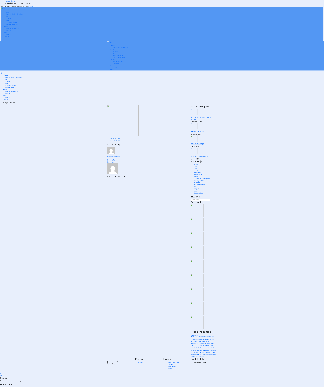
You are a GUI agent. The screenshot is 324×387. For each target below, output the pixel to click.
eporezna (212, 339)
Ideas (195, 345)
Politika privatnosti (12, 24)
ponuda (209, 352)
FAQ (139, 364)
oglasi (214, 350)
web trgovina (201, 356)
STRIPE (193, 356)
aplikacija (207, 336)
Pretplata (9, 30)
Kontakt (6, 36)
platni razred (198, 352)
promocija (205, 354)
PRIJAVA (30, 6)
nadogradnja (193, 350)
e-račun (196, 170)
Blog (5, 32)
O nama (8, 18)
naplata (199, 350)
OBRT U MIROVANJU (197, 144)
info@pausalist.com (10, 1)
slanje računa (213, 354)
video (197, 356)
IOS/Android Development (202, 179)
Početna (6, 12)
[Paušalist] (3, 8)
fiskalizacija (197, 172)
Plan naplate (172, 366)
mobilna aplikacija (199, 185)
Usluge (6, 26)
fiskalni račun (198, 175)
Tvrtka (6, 16)
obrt (195, 187)
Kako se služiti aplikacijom (14, 14)
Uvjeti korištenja (11, 22)
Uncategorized (198, 193)
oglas (212, 350)
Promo (8, 34)
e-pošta (196, 168)
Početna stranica (173, 362)
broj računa (211, 336)
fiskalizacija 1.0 (206, 341)
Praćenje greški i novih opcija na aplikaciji (201, 118)
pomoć (203, 352)
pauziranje (193, 352)
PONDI (206, 352)
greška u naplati (210, 343)
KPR (200, 347)
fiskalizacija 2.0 (196, 343)
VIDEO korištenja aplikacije (199, 156)
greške (196, 177)
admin (196, 164)
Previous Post (111, 160)
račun (195, 191)
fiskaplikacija (203, 343)
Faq (7, 20)
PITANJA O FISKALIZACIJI (198, 131)
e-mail (195, 166)
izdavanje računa (199, 181)
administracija (202, 336)
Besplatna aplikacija (12, 28)
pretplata (196, 189)
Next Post (110, 162)
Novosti (170, 368)
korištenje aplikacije (195, 347)
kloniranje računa (207, 346)
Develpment (193, 339)
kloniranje (197, 183)
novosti (205, 350)
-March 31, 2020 (115, 139)
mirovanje (204, 347)
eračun (192, 341)
